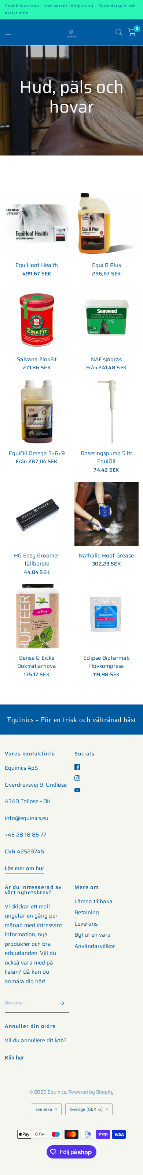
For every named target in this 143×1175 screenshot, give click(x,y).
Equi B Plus (106, 265)
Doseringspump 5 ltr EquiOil (106, 457)
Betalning (86, 912)
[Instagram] (80, 778)
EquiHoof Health (36, 265)
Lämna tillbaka (93, 901)
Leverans (86, 923)
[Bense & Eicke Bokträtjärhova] (37, 616)
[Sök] (119, 32)
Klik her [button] (14, 1057)
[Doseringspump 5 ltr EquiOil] (106, 412)
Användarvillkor (94, 946)
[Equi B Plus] (106, 223)
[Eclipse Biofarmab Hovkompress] (106, 616)
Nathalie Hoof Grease (106, 556)
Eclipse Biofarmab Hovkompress (106, 662)
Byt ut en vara (92, 934)
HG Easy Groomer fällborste (36, 560)
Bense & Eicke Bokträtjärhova (36, 662)
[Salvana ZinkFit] (37, 318)
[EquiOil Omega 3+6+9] (37, 412)
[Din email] (61, 1003)
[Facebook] (80, 767)
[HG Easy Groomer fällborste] (37, 514)
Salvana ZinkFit (36, 359)
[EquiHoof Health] (37, 223)
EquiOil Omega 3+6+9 (37, 453)
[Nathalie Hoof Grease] (106, 514)
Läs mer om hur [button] (24, 868)
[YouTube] (80, 790)
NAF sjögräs (106, 359)
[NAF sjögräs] (106, 318)
